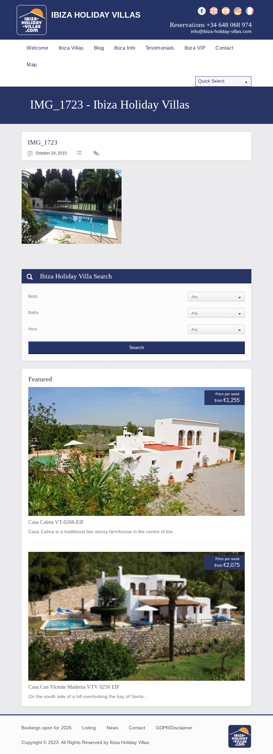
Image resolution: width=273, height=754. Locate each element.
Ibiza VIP (195, 48)
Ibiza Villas (71, 48)
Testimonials (159, 48)
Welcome (38, 48)
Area (32, 329)
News (112, 727)
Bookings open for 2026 (46, 727)
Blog (99, 48)
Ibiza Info (125, 48)
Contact (224, 48)
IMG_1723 (42, 142)
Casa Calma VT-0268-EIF (56, 522)
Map (32, 64)
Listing (89, 727)
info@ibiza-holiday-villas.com (221, 31)
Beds (33, 296)
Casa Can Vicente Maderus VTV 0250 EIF (74, 687)
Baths (33, 312)
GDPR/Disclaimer (174, 727)
